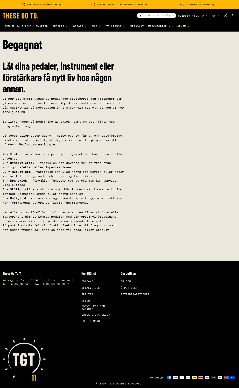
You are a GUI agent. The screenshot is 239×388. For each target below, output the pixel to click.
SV (214, 16)
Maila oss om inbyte (37, 144)
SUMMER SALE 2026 (18, 26)
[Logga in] (225, 16)
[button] (233, 15)
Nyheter (42, 26)
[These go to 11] (21, 16)
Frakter (87, 294)
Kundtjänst (88, 273)
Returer (87, 301)
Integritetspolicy (95, 315)
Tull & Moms (90, 321)
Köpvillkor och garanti (93, 307)
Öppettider (129, 288)
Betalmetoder (91, 288)
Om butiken (128, 273)
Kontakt (87, 281)
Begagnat (137, 26)
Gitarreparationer (135, 294)
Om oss (126, 281)
